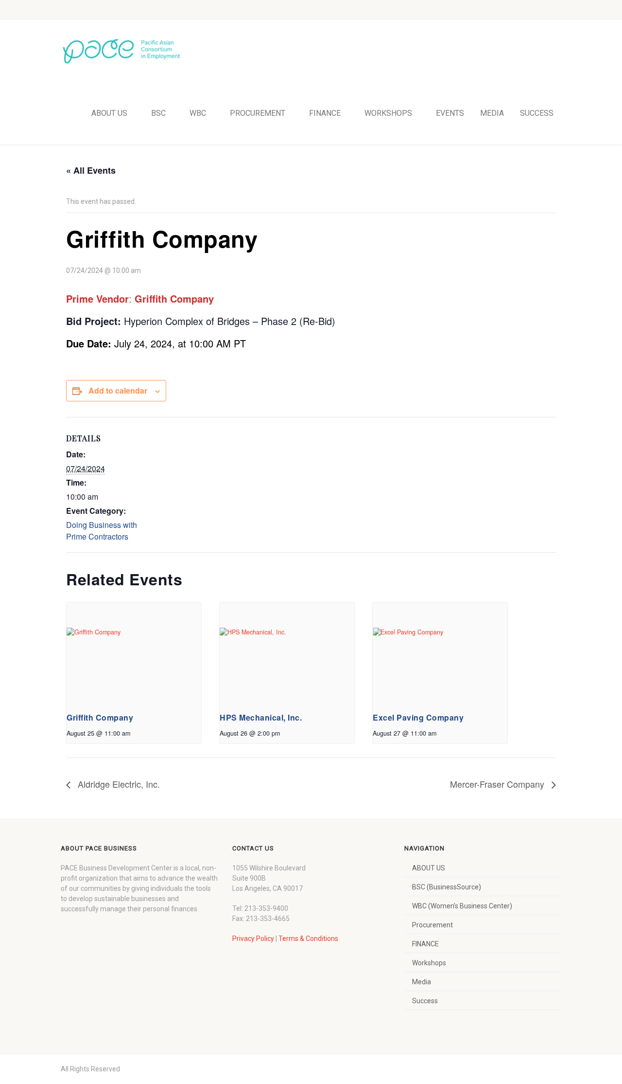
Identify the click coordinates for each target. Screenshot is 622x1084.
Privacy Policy (253, 938)
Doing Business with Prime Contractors (101, 530)
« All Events (91, 170)
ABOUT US (109, 113)
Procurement (432, 925)
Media (421, 982)
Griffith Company (100, 717)
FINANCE (325, 113)
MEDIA (492, 113)
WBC (198, 113)
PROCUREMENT (257, 113)
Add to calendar (117, 390)
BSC (158, 113)
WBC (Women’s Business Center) (462, 906)
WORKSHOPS (388, 113)
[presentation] (134, 653)
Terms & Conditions (308, 938)
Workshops (429, 963)
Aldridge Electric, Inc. (117, 783)
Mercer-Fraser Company (498, 783)
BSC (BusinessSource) (446, 887)
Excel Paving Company (418, 717)
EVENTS (450, 113)
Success (425, 1001)
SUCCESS (536, 113)
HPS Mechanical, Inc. (261, 717)
